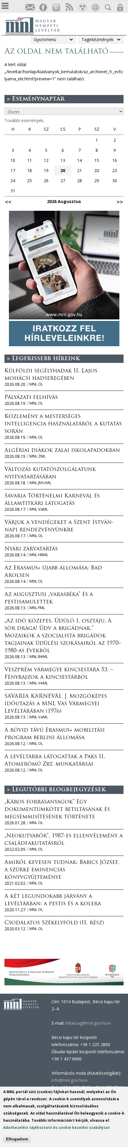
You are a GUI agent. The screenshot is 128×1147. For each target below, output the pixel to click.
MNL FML (37, 608)
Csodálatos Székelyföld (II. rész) (54, 923)
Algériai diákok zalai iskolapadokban (62, 450)
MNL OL (36, 384)
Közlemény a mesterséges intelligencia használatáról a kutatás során (63, 424)
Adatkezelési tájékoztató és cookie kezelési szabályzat (56, 1127)
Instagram (56, 7)
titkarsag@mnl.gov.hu (87, 1023)
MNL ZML (37, 456)
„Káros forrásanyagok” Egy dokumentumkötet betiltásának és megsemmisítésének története (57, 810)
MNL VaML (38, 509)
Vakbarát (82, 7)
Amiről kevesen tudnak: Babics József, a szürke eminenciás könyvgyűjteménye (61, 870)
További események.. (24, 120)
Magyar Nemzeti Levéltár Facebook (42, 7)
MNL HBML (38, 555)
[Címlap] (35, 25)
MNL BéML (38, 656)
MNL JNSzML (40, 483)
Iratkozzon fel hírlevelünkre (29, 7)
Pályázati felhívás (31, 397)
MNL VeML (38, 683)
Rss (69, 7)
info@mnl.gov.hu (69, 1080)
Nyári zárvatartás (31, 549)
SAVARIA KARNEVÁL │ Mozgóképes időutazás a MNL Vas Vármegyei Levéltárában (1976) (55, 704)
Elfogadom (17, 1139)
